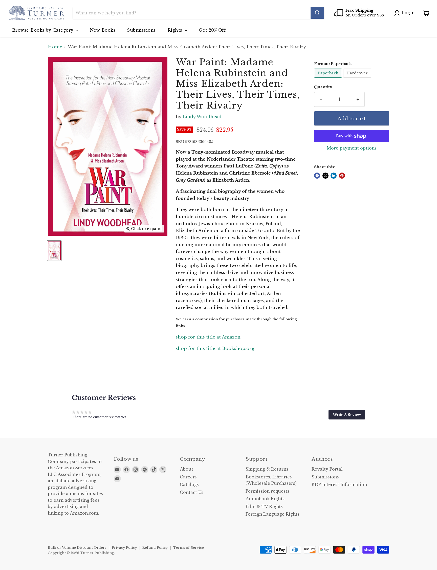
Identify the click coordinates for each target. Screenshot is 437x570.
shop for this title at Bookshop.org (215, 348)
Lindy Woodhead (202, 116)
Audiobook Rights (265, 498)
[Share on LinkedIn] (334, 176)
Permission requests (267, 491)
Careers (188, 477)
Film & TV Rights (264, 506)
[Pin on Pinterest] (342, 176)
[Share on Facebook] (317, 176)
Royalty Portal (327, 469)
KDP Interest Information (339, 484)
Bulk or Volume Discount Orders (77, 547)
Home (55, 47)
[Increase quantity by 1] (358, 99)
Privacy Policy (124, 547)
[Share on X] (325, 176)
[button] (347, 414)
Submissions (325, 477)
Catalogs (189, 484)
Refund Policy (155, 547)
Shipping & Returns (267, 469)
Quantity (323, 87)
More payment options (352, 148)
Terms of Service (188, 547)
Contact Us (191, 492)
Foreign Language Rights (272, 514)
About (186, 469)
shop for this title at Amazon (208, 337)
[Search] (317, 13)
